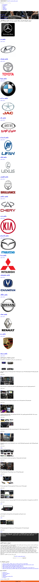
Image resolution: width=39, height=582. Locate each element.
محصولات (4, 7)
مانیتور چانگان (3, 294)
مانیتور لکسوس (4, 176)
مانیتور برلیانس (4, 196)
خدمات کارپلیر (4, 574)
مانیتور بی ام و (4, 98)
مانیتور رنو (3, 334)
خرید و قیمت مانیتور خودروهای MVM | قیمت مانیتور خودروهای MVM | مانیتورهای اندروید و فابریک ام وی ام (20, 568)
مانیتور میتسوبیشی (5, 275)
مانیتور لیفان (3, 157)
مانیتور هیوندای (4, 59)
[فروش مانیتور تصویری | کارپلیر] (12, 0)
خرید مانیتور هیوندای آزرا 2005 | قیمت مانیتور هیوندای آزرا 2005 (12, 566)
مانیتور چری (3, 216)
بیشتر (1, 376)
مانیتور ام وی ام (4, 137)
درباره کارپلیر (4, 8)
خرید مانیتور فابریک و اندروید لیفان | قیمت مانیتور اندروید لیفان (12, 565)
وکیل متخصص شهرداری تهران (7, 576)
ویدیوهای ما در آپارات (5, 573)
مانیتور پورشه (3, 353)
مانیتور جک (3, 117)
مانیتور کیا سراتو (4, 235)
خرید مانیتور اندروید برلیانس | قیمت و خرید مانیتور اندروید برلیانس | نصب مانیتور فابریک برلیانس (18, 567)
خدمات (3, 6)
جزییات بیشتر (2, 41)
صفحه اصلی (4, 9)
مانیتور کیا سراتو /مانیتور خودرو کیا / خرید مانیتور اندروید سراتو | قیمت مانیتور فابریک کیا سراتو (18, 564)
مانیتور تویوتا (3, 78)
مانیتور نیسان (3, 314)
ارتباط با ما (4, 5)
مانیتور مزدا (3, 255)
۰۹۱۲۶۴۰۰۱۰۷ (17, 581)
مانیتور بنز (2, 39)
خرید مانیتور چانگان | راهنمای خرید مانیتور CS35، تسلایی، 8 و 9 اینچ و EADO (15, 563)
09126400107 (4, 4)
